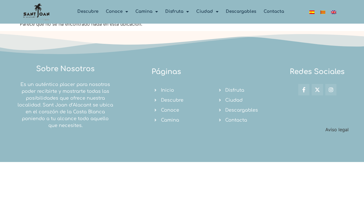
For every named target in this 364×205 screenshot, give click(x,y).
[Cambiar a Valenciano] (322, 12)
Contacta (274, 11)
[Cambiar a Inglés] (333, 12)
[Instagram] (331, 89)
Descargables (241, 11)
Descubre (87, 11)
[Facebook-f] (304, 89)
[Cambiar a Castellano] (312, 12)
